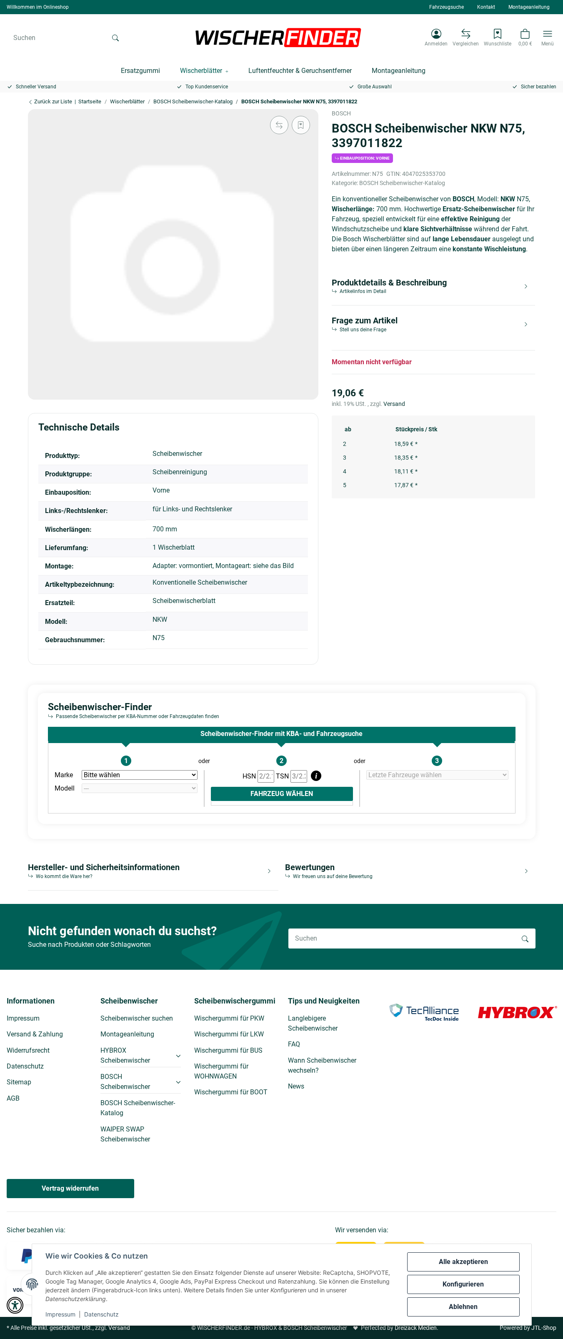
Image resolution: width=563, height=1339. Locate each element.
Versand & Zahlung (35, 1034)
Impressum (60, 1314)
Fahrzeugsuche (446, 7)
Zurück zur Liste (52, 101)
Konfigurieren (463, 1284)
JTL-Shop (543, 1327)
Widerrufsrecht (28, 1050)
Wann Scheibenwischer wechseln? (322, 1065)
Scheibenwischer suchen (136, 1018)
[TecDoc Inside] (423, 1012)
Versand (394, 403)
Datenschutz (101, 1314)
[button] (436, 37)
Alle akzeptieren (463, 1262)
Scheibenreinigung (180, 472)
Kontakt (486, 7)
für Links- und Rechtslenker (192, 509)
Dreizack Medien (416, 1327)
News (296, 1086)
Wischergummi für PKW (229, 1018)
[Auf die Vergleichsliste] (279, 125)
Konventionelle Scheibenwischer (200, 582)
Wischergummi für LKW (229, 1034)
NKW (160, 619)
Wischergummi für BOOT (231, 1092)
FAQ (294, 1044)
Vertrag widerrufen (70, 1188)
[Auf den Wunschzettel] (301, 125)
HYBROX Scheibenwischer (125, 1055)
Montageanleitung (529, 7)
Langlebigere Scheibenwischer (313, 1023)
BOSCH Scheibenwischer (125, 1082)
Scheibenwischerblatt (184, 601)
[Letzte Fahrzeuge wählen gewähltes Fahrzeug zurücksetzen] (437, 775)
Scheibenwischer (177, 454)
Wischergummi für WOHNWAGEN (221, 1071)
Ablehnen (463, 1307)
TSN (283, 776)
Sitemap (19, 1082)
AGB (13, 1098)
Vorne (161, 490)
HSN (250, 776)
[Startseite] (278, 37)
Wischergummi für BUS (228, 1050)
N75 (159, 638)
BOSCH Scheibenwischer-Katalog (402, 183)
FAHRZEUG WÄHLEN (281, 794)
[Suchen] (115, 37)
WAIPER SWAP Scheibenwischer (125, 1134)
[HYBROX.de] (517, 1012)
